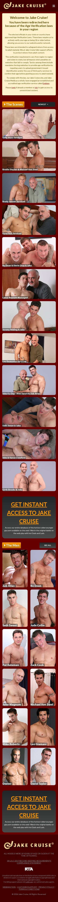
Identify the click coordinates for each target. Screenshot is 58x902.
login (14, 87)
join (36, 87)
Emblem (46, 83)
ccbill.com (29, 882)
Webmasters (9, 887)
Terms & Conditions (29, 889)
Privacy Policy (46, 887)
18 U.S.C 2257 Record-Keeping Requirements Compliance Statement (29, 862)
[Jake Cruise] (25, 6)
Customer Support (27, 887)
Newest (42, 104)
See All (47, 545)
